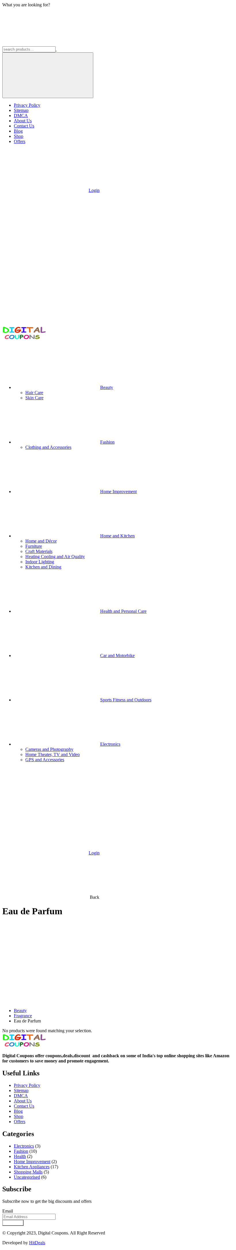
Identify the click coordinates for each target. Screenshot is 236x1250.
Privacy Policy (27, 105)
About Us (23, 120)
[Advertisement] (118, 963)
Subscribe (13, 1223)
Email (7, 1211)
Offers (19, 141)
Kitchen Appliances (32, 1166)
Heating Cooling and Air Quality (55, 556)
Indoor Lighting (39, 561)
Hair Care (34, 392)
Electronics (24, 1146)
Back (94, 897)
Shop (18, 136)
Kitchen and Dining (43, 566)
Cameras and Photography (49, 749)
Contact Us (24, 125)
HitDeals (37, 1242)
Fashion (21, 1151)
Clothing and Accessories (48, 447)
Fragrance (23, 1015)
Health (20, 1156)
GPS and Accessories (44, 759)
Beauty (20, 1010)
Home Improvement (32, 1161)
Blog (18, 131)
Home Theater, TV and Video (52, 754)
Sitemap (21, 110)
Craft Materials (38, 551)
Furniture (33, 546)
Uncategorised (27, 1177)
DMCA (21, 115)
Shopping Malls (28, 1171)
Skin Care (34, 397)
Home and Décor (41, 541)
